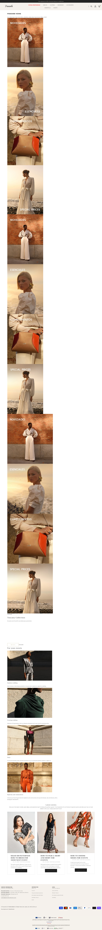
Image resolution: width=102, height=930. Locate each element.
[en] (87, 6)
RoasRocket (11, 909)
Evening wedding (12, 720)
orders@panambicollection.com (8, 897)
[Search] (91, 6)
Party (8, 757)
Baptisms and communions (15, 795)
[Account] (95, 6)
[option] (21, 843)
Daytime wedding (12, 683)
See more (13, 632)
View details (21, 870)
